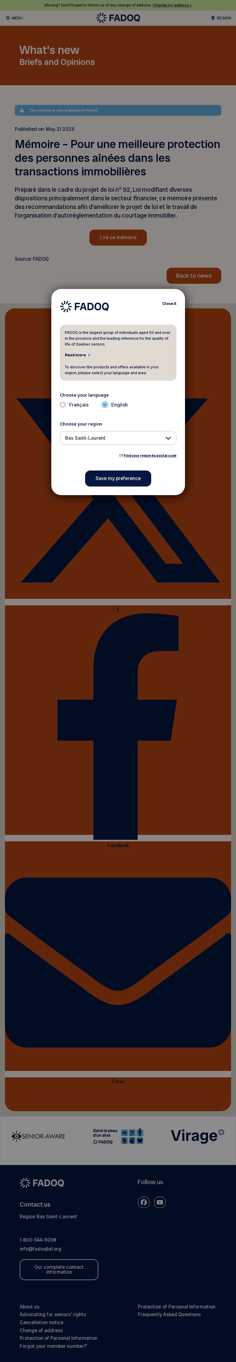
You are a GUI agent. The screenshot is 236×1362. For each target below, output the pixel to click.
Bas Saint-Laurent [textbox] (85, 438)
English (119, 405)
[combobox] (118, 438)
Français (78, 405)
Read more (75, 354)
